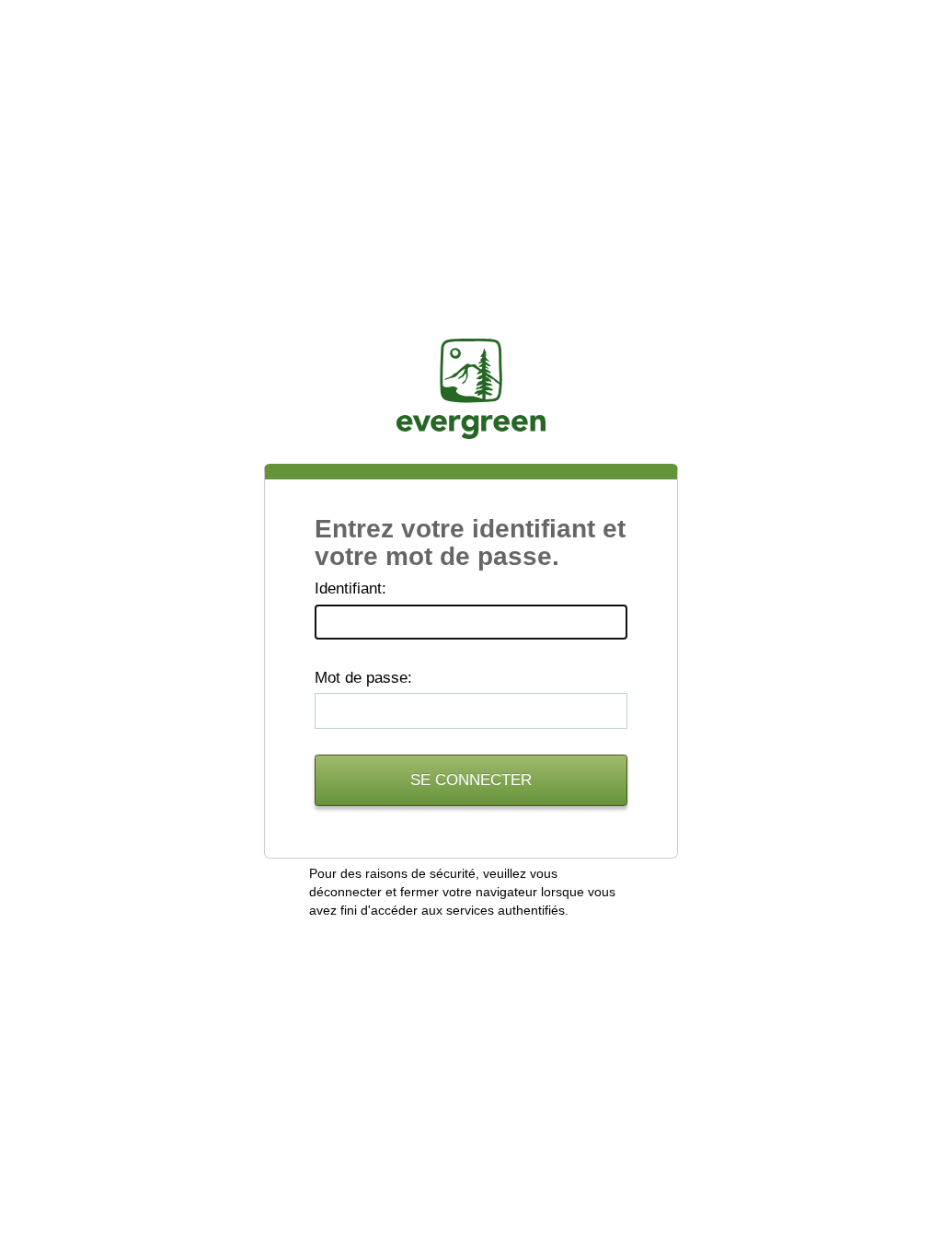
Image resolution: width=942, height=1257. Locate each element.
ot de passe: (363, 677)
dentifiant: (350, 588)
